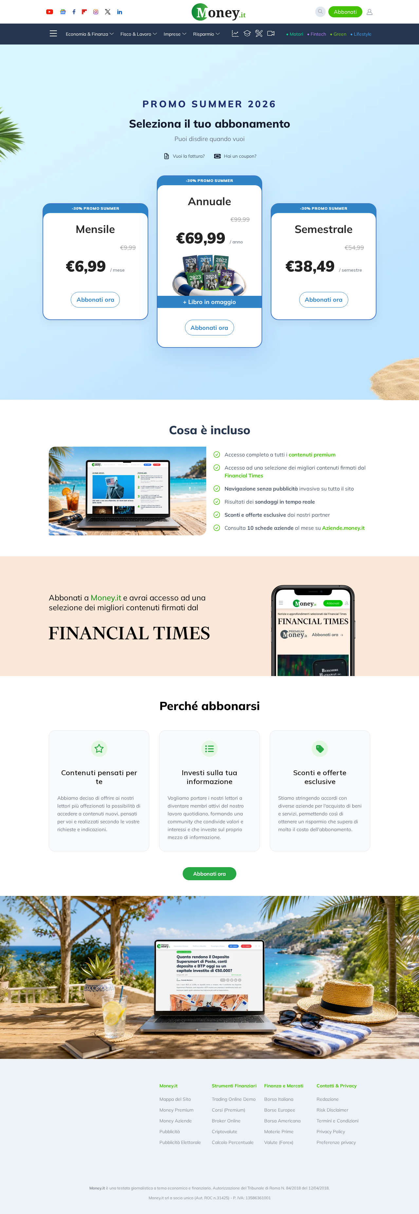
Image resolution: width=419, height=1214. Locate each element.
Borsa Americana (282, 1121)
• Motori (294, 34)
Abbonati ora (95, 299)
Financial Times (244, 475)
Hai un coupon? (240, 156)
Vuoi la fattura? (189, 156)
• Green (338, 34)
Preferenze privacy (336, 1142)
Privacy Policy (331, 1131)
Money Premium (176, 1110)
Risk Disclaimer (332, 1110)
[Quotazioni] (235, 34)
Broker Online (226, 1121)
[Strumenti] (259, 34)
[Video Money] (271, 34)
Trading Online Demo (234, 1099)
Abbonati (345, 12)
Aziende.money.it (343, 528)
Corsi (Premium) (228, 1110)
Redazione (328, 1099)
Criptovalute (224, 1131)
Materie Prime (279, 1131)
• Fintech (316, 34)
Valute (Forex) (278, 1142)
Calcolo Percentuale (233, 1142)
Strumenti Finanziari (234, 1086)
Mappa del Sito (175, 1099)
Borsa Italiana (278, 1099)
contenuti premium (312, 454)
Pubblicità (169, 1131)
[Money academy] (247, 34)
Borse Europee (279, 1110)
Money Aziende (175, 1121)
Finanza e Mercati (283, 1086)
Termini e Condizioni (337, 1121)
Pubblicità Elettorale (180, 1142)
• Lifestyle (361, 34)
